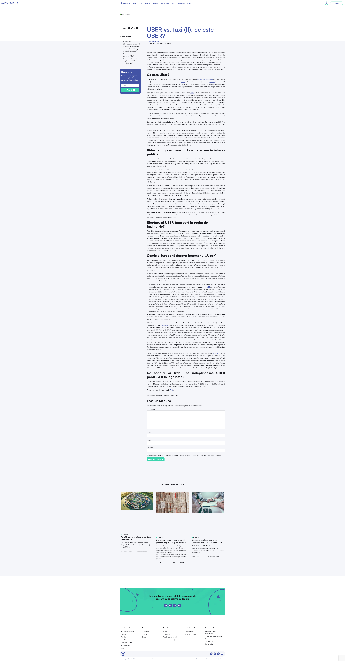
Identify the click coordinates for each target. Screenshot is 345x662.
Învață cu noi (125, 3)
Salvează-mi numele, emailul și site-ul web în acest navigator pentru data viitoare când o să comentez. (185, 455)
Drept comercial (153, 41)
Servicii (155, 3)
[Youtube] (179, 605)
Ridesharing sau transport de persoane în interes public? (132, 45)
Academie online (126, 645)
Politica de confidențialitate (214, 659)
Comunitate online (127, 642)
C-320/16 (217, 353)
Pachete (144, 634)
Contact (337, 3)
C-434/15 (206, 287)
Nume (149, 432)
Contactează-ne (189, 631)
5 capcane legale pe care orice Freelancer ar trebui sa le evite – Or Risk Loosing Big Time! (207, 542)
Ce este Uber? (127, 41)
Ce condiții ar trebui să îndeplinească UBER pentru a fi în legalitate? (131, 61)
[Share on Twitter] (132, 28)
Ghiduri (144, 637)
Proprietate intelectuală (170, 637)
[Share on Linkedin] (134, 28)
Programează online (190, 634)
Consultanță (165, 3)
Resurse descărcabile (127, 631)
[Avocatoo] (9, 3)
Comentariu (151, 409)
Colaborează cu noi (184, 3)
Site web (150, 447)
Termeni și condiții (192, 659)
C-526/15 (166, 325)
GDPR (165, 631)
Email (149, 440)
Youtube (123, 637)
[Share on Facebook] (129, 28)
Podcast (123, 634)
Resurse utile (137, 3)
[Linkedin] (170, 605)
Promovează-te (210, 641)
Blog (173, 3)
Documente (146, 631)
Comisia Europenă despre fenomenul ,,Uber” (131, 55)
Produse (147, 3)
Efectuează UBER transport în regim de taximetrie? (131, 50)
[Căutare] (326, 3)
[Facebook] (166, 605)
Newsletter (124, 640)
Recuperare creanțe (169, 640)
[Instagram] (175, 605)
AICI (171, 390)
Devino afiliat (209, 644)
